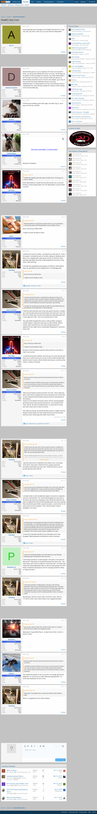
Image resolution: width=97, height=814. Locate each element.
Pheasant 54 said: (29, 582)
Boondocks (18, 320)
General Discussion (22, 772)
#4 (62, 134)
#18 (62, 686)
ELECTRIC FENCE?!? (78, 52)
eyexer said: (27, 175)
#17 (62, 654)
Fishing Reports (49, 2)
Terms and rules (73, 812)
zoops (8, 785)
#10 (62, 370)
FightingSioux (58, 791)
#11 (62, 440)
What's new (16, 2)
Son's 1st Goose (77, 121)
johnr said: (27, 271)
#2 (62, 68)
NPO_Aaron (10, 778)
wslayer (11, 673)
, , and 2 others (37, 423)
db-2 (8, 772)
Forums (25, 2)
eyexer (11, 119)
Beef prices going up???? (80, 48)
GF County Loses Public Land (17, 783)
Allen (8, 793)
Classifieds (60, 2)
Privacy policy (83, 812)
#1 (65, 26)
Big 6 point (75, 107)
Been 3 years (12, 770)
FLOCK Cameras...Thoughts (80, 112)
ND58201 (59, 785)
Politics (27, 5)
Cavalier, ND (17, 164)
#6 (62, 217)
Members (3, 5)
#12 (62, 480)
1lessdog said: (28, 294)
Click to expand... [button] (44, 459)
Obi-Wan (11, 190)
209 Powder (75, 57)
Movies (74, 80)
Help (89, 812)
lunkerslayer (11, 153)
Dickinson (18, 247)
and (33, 286)
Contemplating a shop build (81, 43)
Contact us (64, 812)
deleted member (11, 88)
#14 (62, 548)
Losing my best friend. (15, 776)
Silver (60, 772)
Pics (32, 2)
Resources (11, 5)
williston (19, 130)
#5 (62, 171)
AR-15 (3, 23)
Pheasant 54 (11, 567)
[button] (25, 746)
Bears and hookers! (14, 797)
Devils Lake (18, 96)
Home (94, 812)
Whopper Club (19, 5)
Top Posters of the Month (78, 151)
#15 (62, 578)
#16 (62, 620)
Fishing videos (76, 71)
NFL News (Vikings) (78, 98)
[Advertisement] (48, 11)
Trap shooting (76, 61)
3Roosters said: (28, 690)
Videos (39, 2)
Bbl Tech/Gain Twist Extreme (81, 117)
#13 (62, 516)
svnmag (60, 778)
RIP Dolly (74, 84)
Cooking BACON (77, 94)
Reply (64, 52)
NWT (73, 39)
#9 (62, 336)
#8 (62, 290)
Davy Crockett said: (29, 444)
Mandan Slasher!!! (77, 34)
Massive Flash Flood (78, 75)
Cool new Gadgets (77, 66)
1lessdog (11, 270)
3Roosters (11, 639)
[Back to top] (65, 68)
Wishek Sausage (77, 89)
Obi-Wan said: (28, 221)
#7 (62, 251)
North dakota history (78, 29)
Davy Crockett (11, 310)
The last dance (76, 103)
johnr (11, 236)
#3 (62, 100)
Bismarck (18, 201)
